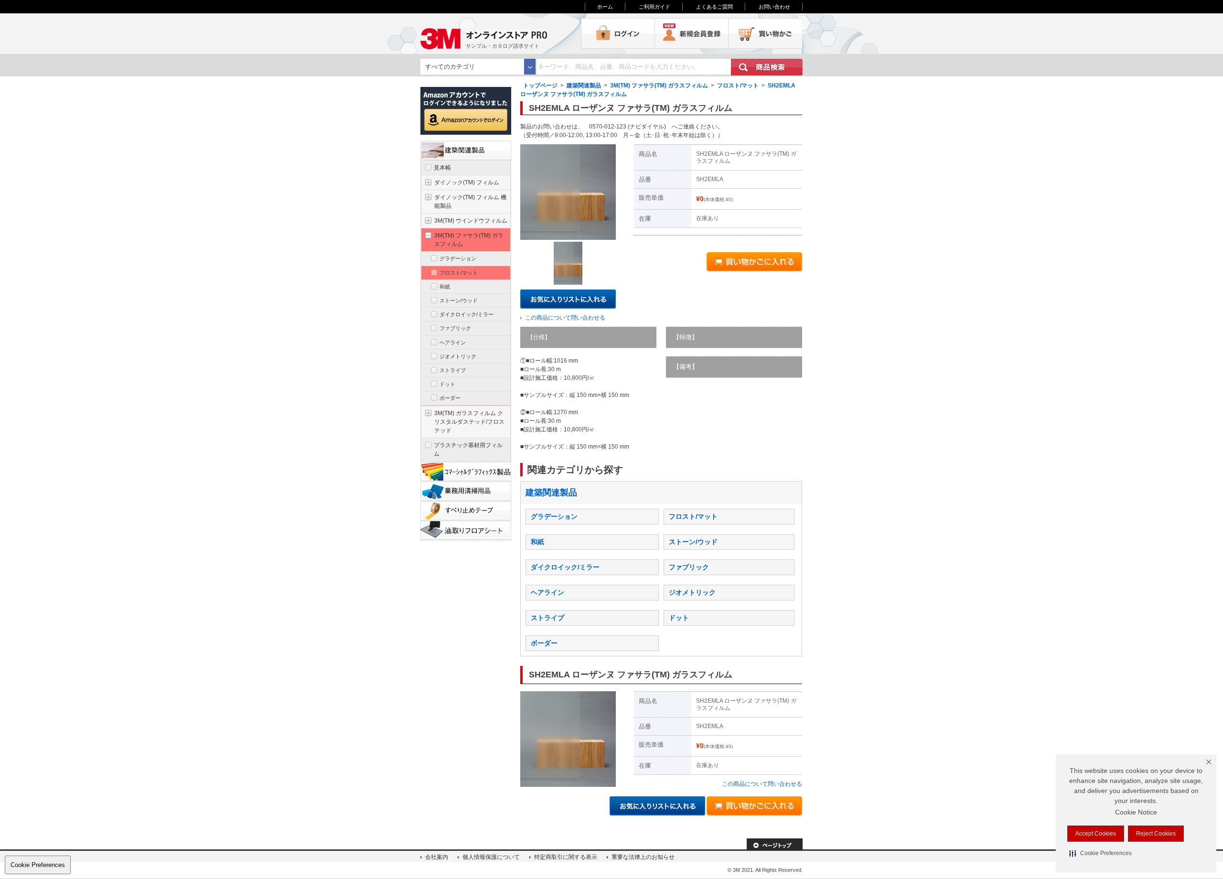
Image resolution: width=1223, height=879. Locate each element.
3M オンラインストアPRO (500, 33)
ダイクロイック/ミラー (565, 567)
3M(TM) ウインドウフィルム (470, 220)
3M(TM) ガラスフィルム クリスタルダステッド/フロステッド (469, 422)
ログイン (618, 33)
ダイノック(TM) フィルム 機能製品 (470, 201)
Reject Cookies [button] (1156, 833)
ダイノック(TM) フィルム (466, 182)
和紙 (537, 542)
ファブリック (689, 567)
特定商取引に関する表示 (565, 857)
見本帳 (442, 167)
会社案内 (436, 857)
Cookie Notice (1136, 812)
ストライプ (547, 618)
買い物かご (765, 33)
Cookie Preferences (38, 864)
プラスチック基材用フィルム (468, 449)
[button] (1100, 853)
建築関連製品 (584, 85)
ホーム (605, 7)
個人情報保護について (491, 857)
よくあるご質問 (714, 7)
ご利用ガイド (654, 7)
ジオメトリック (692, 592)
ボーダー (544, 643)
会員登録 (692, 33)
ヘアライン (547, 592)
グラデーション (554, 516)
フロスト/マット (738, 85)
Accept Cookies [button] (1095, 833)
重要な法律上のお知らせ (643, 857)
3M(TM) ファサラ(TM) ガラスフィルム (659, 85)
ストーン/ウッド (693, 542)
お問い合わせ (774, 7)
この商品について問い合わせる (565, 317)
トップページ (540, 85)
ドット (679, 618)
